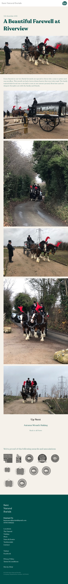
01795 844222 (9, 523)
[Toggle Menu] (64, 3)
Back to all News (36, 430)
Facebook (7, 554)
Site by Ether (8, 567)
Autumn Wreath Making (36, 425)
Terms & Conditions (11, 562)
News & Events (9, 539)
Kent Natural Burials (12, 3)
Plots (6, 537)
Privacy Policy (9, 559)
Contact (7, 545)
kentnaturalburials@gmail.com (15, 520)
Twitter (6, 551)
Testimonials (8, 542)
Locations (7, 529)
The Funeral (8, 531)
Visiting (6, 534)
